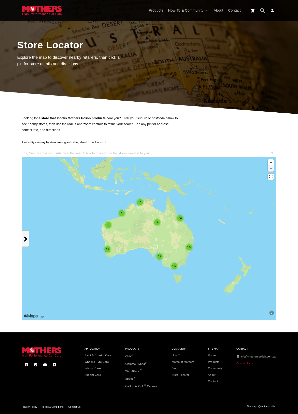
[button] (188, 10)
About (211, 374)
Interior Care (93, 368)
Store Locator (180, 374)
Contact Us (243, 363)
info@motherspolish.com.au (258, 356)
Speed (130, 378)
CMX (129, 356)
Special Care (93, 374)
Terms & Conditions (52, 406)
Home (212, 355)
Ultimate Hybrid (136, 363)
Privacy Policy (29, 406)
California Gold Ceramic (141, 386)
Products (213, 361)
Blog (174, 368)
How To (176, 355)
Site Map (251, 406)
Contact (213, 381)
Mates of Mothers (183, 361)
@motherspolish (267, 406)
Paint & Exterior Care (98, 355)
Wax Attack (133, 371)
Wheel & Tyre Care (97, 361)
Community (215, 368)
